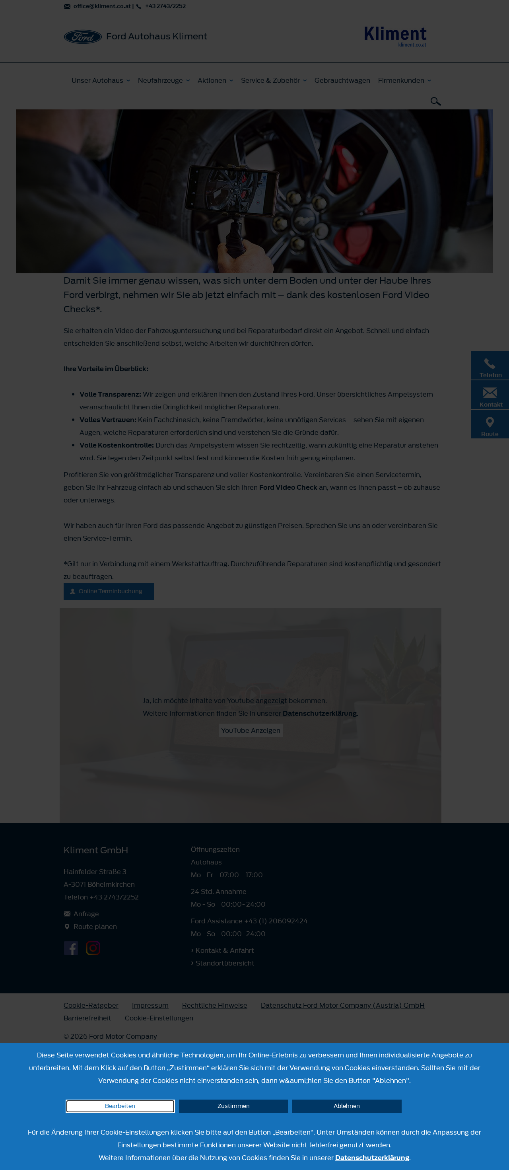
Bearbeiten (120, 1106)
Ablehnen (347, 1106)
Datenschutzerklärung (372, 1157)
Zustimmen (234, 1106)
